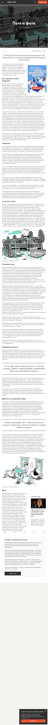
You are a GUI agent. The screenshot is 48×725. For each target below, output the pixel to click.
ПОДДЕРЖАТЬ (33, 721)
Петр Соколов (25, 27)
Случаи (44, 51)
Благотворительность (37, 51)
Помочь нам (43, 2)
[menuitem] (2, 2)
